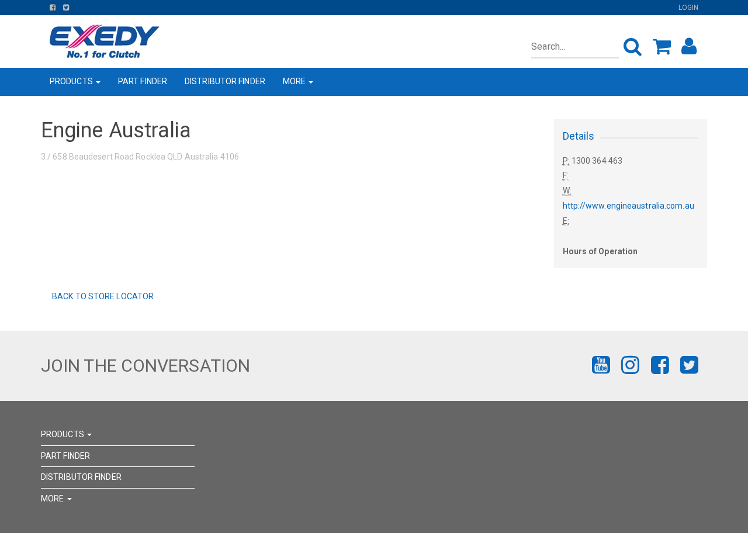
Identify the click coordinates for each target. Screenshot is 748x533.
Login (688, 8)
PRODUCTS (72, 81)
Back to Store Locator (102, 296)
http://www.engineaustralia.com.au (628, 205)
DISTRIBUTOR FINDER (225, 81)
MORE (295, 81)
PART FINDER (142, 81)
